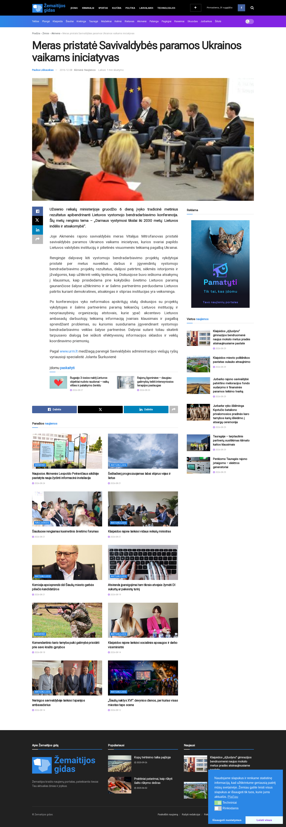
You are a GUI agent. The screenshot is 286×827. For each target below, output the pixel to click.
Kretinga (81, 21)
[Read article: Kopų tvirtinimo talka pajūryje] (119, 763)
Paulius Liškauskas (43, 69)
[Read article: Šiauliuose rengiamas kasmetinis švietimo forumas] (67, 508)
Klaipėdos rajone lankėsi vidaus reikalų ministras (139, 531)
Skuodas (193, 21)
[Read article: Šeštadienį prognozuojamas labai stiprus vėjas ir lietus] (143, 451)
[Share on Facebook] (37, 211)
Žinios (45, 33)
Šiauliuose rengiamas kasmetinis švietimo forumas (65, 531)
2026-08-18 (39, 652)
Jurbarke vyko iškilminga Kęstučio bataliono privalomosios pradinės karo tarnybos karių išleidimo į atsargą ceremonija (231, 414)
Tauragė (93, 21)
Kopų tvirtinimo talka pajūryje (152, 757)
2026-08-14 (115, 652)
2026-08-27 (77, 390)
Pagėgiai (166, 21)
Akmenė (142, 21)
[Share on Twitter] (37, 220)
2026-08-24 (39, 483)
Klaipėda (58, 21)
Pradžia (36, 33)
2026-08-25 (144, 390)
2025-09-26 (141, 762)
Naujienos (90, 69)
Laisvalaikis (146, 8)
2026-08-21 (115, 483)
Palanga (154, 21)
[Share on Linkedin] (37, 230)
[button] (218, 803)
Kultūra (116, 8)
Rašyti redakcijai (191, 814)
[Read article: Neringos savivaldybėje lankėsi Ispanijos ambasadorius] (67, 677)
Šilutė (218, 21)
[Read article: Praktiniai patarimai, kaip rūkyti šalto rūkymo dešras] (119, 785)
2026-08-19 (115, 594)
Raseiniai (179, 21)
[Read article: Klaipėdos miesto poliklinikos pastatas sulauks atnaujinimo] (198, 364)
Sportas (103, 8)
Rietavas (129, 21)
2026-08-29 (220, 348)
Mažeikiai (106, 21)
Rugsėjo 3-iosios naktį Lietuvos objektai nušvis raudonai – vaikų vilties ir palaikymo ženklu (89, 381)
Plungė (46, 21)
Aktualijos (118, 465)
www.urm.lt (69, 351)
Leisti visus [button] (264, 820)
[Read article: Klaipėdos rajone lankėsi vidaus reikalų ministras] (143, 508)
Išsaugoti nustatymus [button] (226, 820)
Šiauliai (70, 21)
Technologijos (166, 8)
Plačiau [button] (233, 796)
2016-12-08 (66, 69)
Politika (130, 8)
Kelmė (118, 21)
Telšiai (35, 21)
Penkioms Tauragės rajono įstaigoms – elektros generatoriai (230, 463)
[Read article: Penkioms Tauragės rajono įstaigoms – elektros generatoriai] (198, 465)
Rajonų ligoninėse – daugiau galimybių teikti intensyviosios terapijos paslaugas (155, 381)
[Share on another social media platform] (37, 239)
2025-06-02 (141, 788)
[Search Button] (252, 8)
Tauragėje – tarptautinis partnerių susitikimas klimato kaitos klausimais (231, 440)
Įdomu (74, 8)
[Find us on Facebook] (241, 7)
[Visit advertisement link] (220, 264)
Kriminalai (88, 8)
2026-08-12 (115, 710)
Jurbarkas (206, 21)
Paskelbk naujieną (168, 814)
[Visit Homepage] (48, 8)
